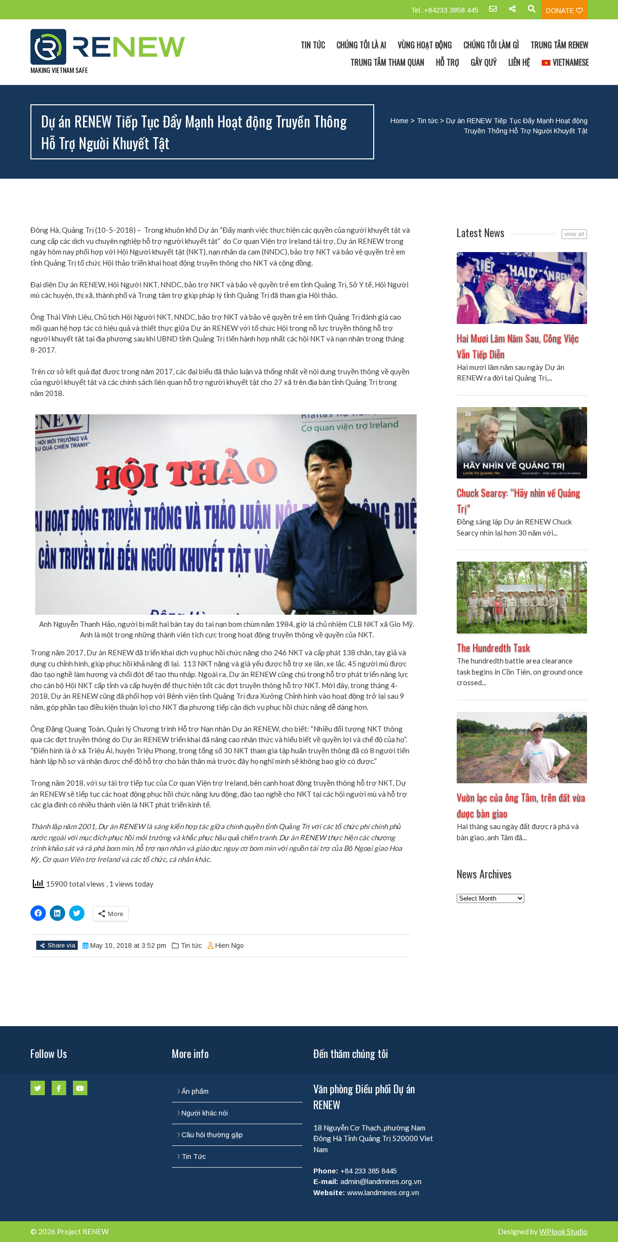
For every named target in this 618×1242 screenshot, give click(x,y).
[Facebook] (59, 1088)
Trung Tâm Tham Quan (387, 62)
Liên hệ (519, 62)
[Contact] (493, 12)
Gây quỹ (484, 62)
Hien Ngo (229, 945)
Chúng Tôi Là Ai (361, 45)
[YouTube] (80, 1088)
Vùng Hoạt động (425, 45)
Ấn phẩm (195, 1091)
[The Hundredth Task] (522, 598)
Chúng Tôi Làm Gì (491, 45)
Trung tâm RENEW (560, 45)
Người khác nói (205, 1113)
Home (399, 121)
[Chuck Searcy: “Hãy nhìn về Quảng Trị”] (522, 443)
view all (574, 234)
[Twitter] (37, 1088)
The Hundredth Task (493, 647)
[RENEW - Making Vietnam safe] (113, 47)
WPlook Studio (563, 1231)
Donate (561, 10)
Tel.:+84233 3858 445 (444, 10)
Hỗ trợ (447, 62)
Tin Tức (313, 45)
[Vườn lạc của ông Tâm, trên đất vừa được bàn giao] (522, 748)
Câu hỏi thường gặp (212, 1135)
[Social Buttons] (512, 12)
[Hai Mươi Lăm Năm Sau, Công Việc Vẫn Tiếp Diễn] (522, 288)
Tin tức (427, 121)
